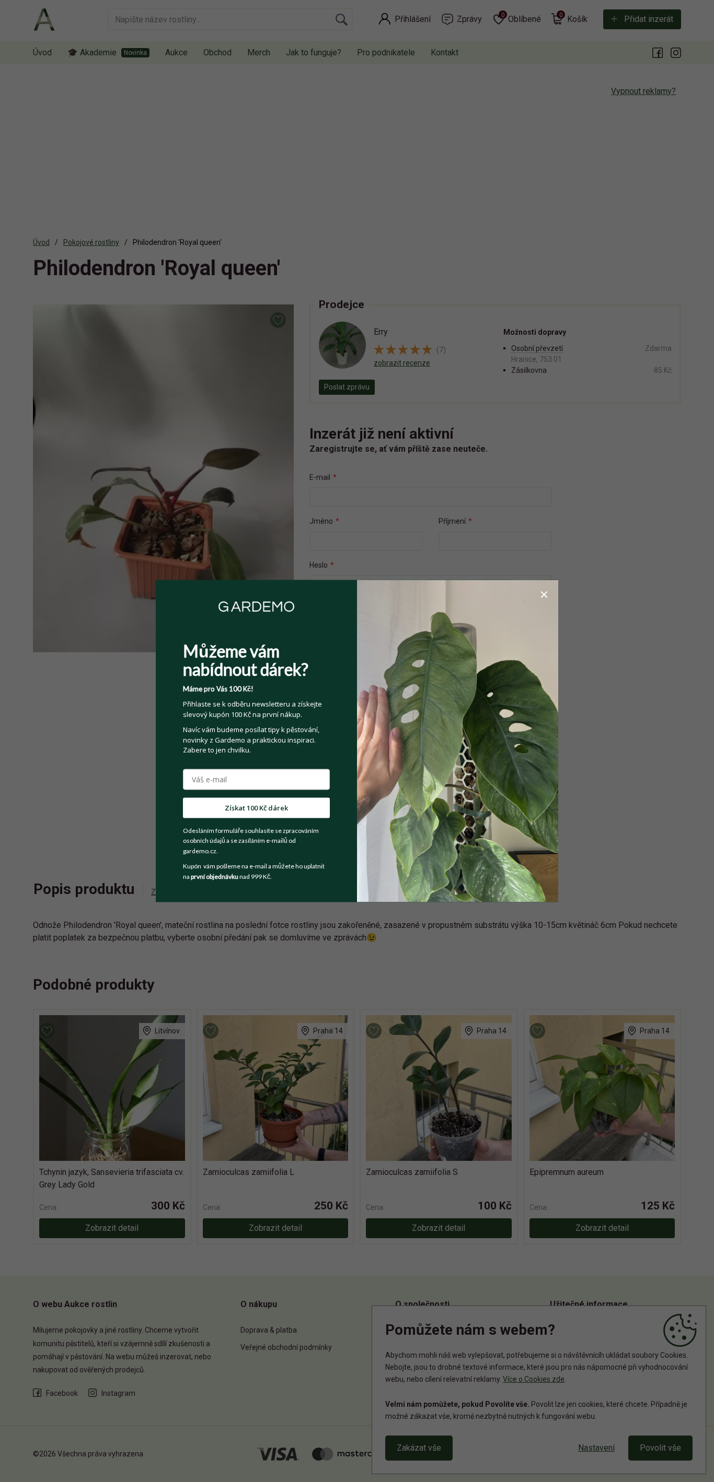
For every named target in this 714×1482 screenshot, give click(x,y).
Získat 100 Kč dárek (256, 807)
